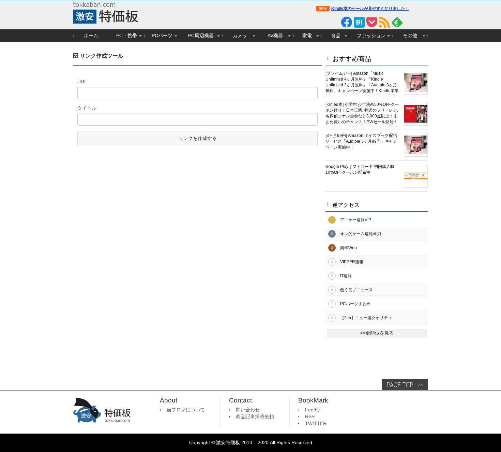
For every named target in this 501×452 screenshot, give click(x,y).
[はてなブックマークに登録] (359, 22)
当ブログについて (186, 409)
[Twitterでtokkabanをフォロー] (321, 22)
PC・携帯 (126, 35)
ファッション (371, 35)
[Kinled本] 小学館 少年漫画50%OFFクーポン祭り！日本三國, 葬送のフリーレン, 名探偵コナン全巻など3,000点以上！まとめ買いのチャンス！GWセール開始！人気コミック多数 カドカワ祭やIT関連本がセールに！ (362, 114)
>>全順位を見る (377, 333)
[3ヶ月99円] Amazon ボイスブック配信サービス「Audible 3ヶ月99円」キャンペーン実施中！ (361, 141)
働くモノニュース (356, 289)
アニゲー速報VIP (355, 219)
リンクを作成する (198, 138)
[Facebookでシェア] (346, 22)
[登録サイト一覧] (409, 22)
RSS (310, 416)
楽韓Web (348, 247)
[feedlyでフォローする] (397, 22)
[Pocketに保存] (371, 22)
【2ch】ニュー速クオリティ (366, 317)
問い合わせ (248, 409)
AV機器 (275, 35)
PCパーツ (162, 35)
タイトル (86, 108)
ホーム (91, 35)
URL (82, 81)
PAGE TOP (405, 384)
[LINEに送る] (334, 22)
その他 (410, 35)
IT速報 (346, 275)
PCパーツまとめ (355, 303)
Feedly (312, 409)
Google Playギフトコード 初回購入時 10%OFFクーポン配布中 (359, 169)
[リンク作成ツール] (422, 22)
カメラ (240, 35)
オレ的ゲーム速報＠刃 (360, 233)
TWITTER (316, 423)
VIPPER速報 (351, 261)
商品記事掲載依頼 (255, 416)
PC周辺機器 (201, 35)
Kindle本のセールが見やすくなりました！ (370, 8)
